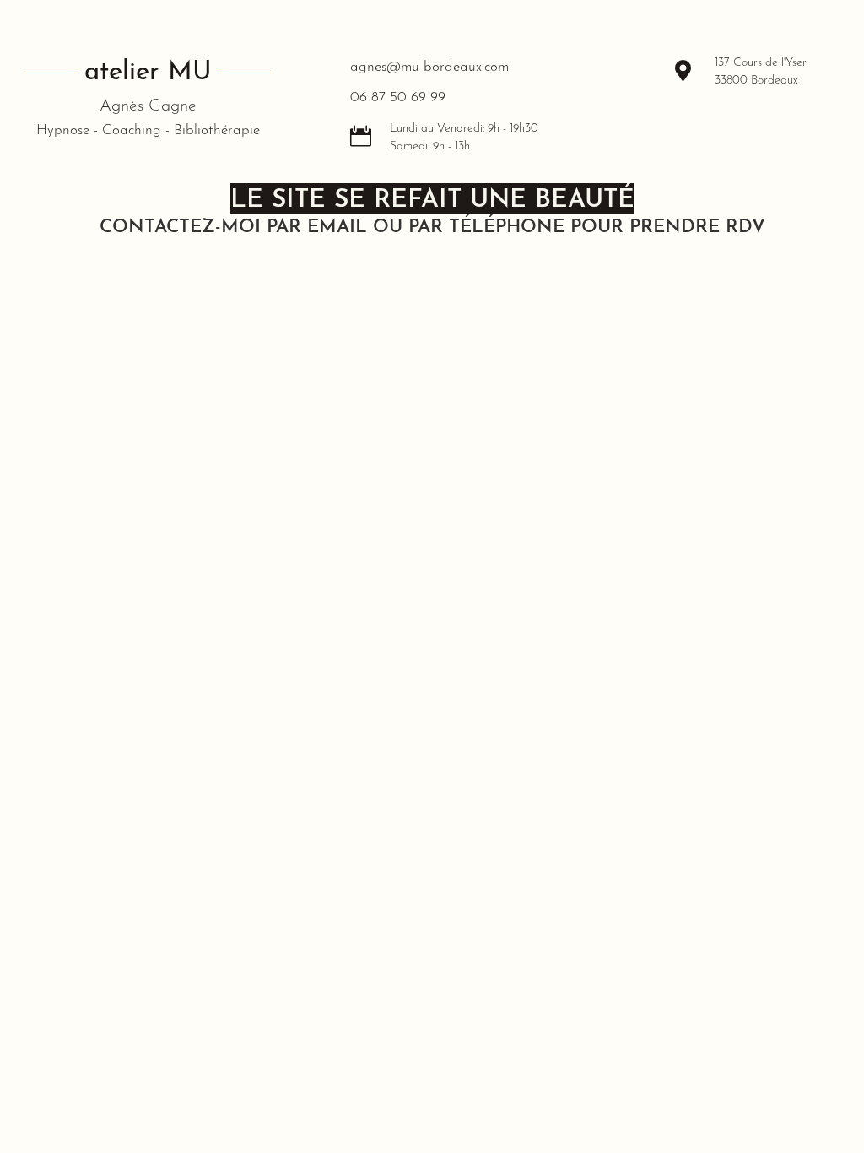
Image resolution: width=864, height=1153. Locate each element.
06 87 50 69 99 (398, 97)
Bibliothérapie (217, 130)
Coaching (131, 130)
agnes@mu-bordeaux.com (429, 67)
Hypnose (62, 130)
